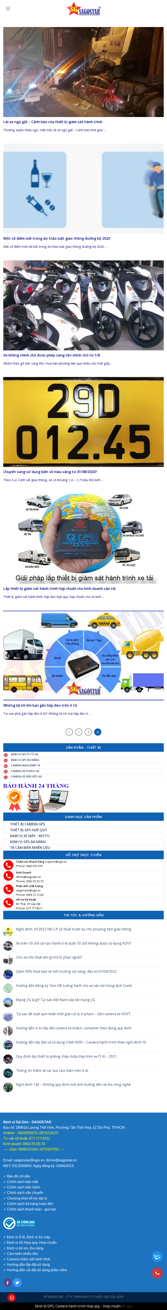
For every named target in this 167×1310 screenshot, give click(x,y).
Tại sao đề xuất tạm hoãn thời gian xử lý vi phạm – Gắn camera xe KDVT (73, 1014)
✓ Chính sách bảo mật (20, 1182)
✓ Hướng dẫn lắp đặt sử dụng (26, 1264)
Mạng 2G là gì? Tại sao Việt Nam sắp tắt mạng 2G (55, 1000)
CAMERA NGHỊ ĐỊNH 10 (25, 765)
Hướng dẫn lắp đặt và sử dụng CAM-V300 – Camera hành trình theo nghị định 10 (81, 1042)
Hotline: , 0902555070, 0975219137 (31, 1133)
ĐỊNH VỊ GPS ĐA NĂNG (25, 760)
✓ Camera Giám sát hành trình (26, 1259)
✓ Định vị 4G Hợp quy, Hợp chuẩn (30, 1242)
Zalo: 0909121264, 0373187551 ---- (37, 1149)
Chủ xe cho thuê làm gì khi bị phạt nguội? (49, 957)
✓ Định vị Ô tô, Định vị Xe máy (26, 1237)
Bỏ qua (127, 1306)
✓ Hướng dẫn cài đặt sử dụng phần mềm (35, 1270)
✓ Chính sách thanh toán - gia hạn (29, 1209)
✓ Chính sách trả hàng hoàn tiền (28, 1204)
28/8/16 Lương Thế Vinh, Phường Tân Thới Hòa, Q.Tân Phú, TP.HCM (70, 1127)
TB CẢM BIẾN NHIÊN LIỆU (30, 847)
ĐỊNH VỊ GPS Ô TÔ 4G (24, 754)
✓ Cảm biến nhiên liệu (20, 1254)
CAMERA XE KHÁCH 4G (25, 771)
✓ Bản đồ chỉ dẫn (16, 1176)
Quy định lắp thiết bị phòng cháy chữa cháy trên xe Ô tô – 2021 (66, 1056)
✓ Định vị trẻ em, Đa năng (23, 1248)
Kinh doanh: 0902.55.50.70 (24, 1144)
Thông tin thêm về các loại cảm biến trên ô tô (52, 1070)
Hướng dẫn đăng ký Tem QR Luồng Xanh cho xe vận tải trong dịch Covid (74, 986)
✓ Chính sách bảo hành (21, 1187)
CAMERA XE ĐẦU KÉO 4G (26, 776)
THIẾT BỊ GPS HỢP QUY (28, 830)
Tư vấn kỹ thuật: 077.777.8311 (26, 1138)
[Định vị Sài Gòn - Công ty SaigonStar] (83, 8)
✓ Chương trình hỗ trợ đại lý (25, 1198)
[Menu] (8, 8)
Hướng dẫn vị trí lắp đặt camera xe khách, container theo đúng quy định (73, 1028)
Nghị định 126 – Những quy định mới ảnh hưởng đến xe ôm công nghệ (73, 1085)
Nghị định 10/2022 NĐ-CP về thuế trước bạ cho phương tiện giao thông (73, 929)
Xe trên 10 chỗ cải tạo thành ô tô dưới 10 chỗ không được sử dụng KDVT (73, 943)
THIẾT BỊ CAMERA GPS (27, 823)
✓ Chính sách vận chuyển (23, 1193)
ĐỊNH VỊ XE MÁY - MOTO (30, 835)
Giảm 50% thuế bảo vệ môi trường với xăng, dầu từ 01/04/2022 (66, 971)
